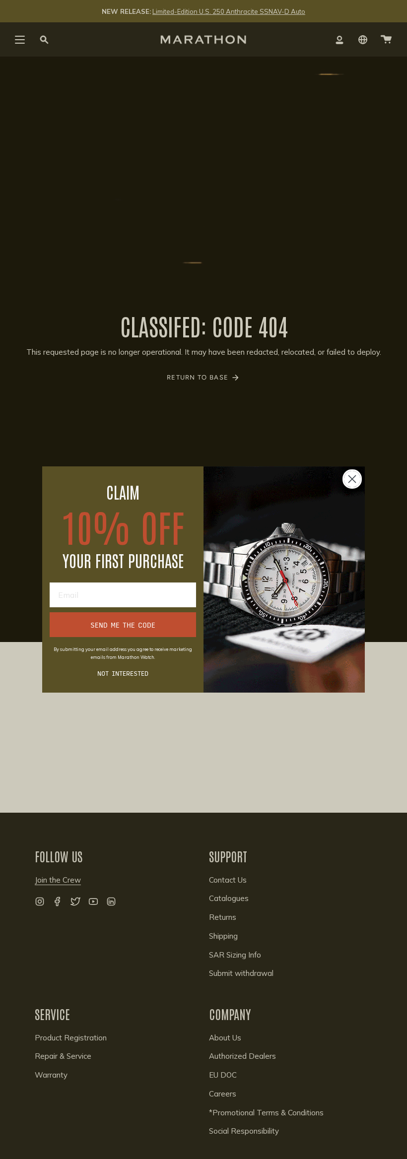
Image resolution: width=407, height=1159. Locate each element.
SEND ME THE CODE (122, 625)
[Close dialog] (352, 479)
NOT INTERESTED (122, 673)
